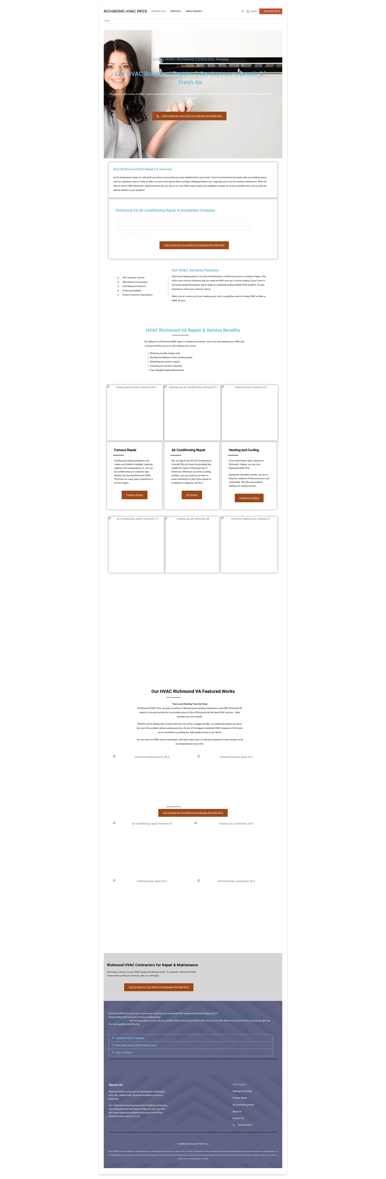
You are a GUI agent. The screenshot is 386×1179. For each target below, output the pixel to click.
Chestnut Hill (181, 1017)
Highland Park (167, 1017)
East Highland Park (247, 1017)
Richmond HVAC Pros (125, 11)
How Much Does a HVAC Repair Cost (136, 1045)
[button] (191, 1038)
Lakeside (113, 1020)
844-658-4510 (272, 11)
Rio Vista (261, 1017)
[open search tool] (242, 11)
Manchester (209, 1017)
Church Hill (221, 1017)
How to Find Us (123, 1052)
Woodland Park (195, 1017)
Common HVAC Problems (129, 1038)
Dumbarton (123, 1020)
